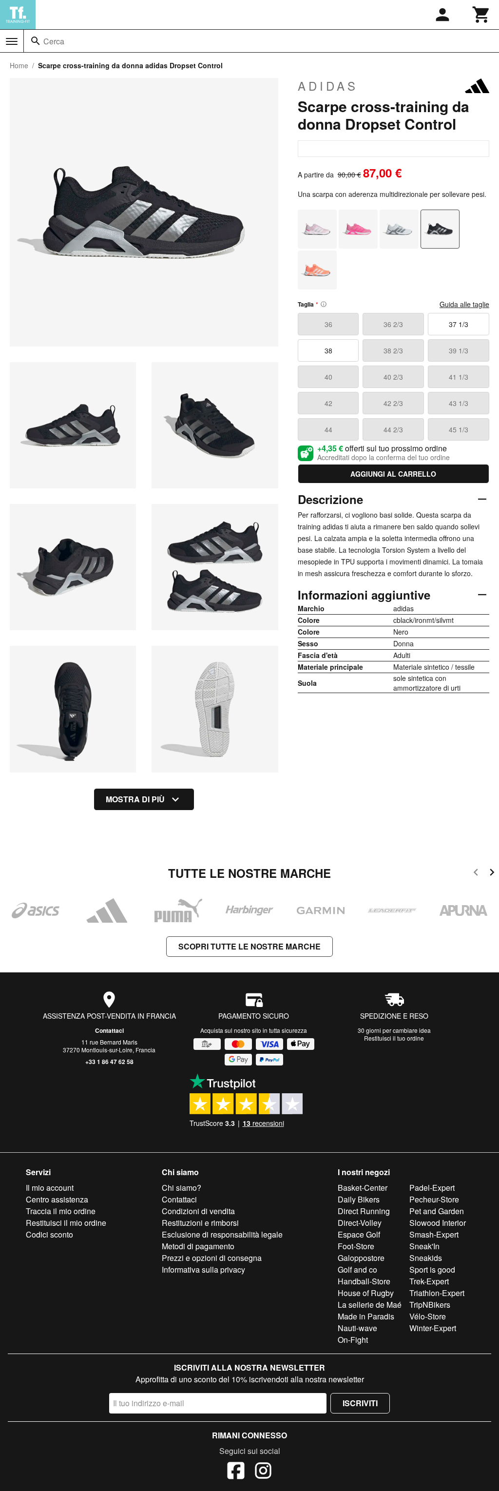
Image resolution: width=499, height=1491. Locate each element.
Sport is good (432, 1269)
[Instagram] (263, 1472)
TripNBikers (429, 1304)
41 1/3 (458, 377)
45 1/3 (458, 429)
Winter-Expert (432, 1328)
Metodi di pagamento (198, 1246)
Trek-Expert (429, 1281)
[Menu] (11, 41)
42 (328, 403)
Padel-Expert (432, 1187)
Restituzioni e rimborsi (200, 1222)
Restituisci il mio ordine (66, 1222)
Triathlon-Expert (436, 1292)
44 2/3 (393, 429)
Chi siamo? (181, 1187)
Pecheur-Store (434, 1199)
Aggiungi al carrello (393, 474)
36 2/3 (393, 324)
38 (328, 350)
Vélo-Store (427, 1316)
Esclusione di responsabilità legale (222, 1234)
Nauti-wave (357, 1328)
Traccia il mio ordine (61, 1211)
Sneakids (425, 1257)
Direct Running (364, 1211)
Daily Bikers (359, 1199)
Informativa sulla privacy (203, 1269)
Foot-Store (356, 1246)
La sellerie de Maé (370, 1304)
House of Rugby (366, 1292)
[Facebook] (236, 1472)
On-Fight (353, 1339)
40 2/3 (393, 377)
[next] (492, 873)
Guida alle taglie (464, 304)
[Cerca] (35, 41)
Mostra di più (135, 799)
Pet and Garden (436, 1211)
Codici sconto (49, 1234)
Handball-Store (364, 1281)
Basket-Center (362, 1187)
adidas (328, 86)
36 (328, 324)
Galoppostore (361, 1257)
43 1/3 (458, 403)
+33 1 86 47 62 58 (109, 1061)
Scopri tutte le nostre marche (249, 946)
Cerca (53, 41)
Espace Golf (359, 1234)
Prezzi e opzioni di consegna (212, 1257)
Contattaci (109, 1030)
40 (328, 377)
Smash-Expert (434, 1234)
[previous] (476, 873)
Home (19, 65)
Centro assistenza (57, 1199)
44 (328, 429)
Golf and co (357, 1269)
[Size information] (323, 304)
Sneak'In (424, 1246)
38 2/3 (393, 350)
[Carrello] (481, 14)
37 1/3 (458, 324)
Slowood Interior (437, 1222)
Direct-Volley (360, 1222)
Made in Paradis (366, 1316)
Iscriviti (360, 1403)
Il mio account (50, 1187)
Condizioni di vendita (198, 1211)
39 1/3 (458, 350)
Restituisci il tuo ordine (394, 1038)
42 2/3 (393, 403)
